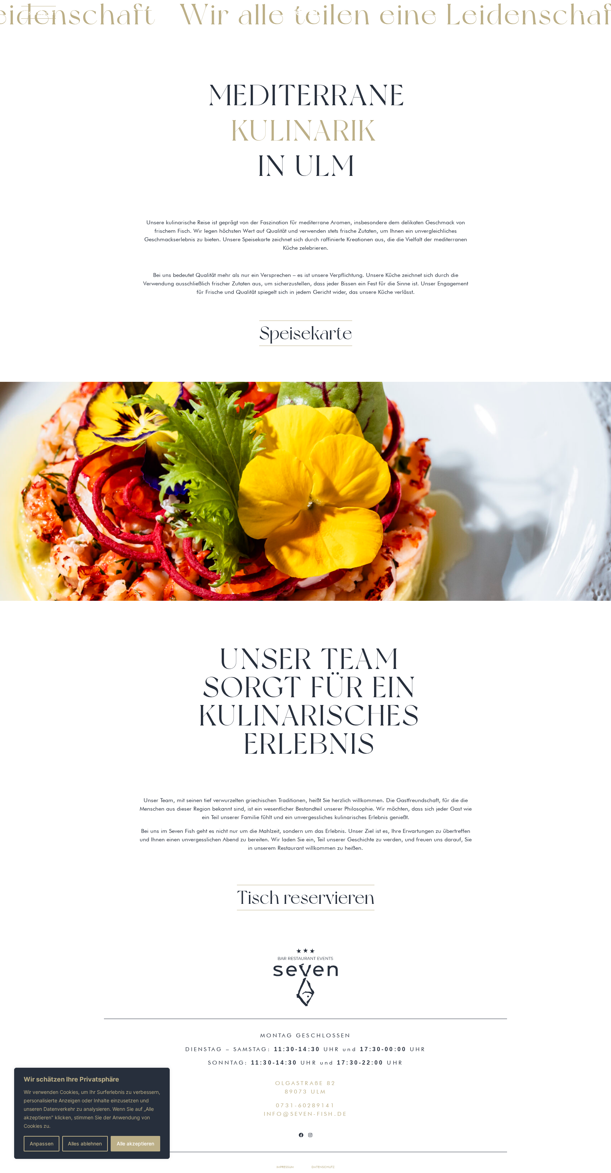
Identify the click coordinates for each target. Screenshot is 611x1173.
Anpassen (41, 1144)
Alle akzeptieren (135, 1144)
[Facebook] (301, 1134)
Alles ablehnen (85, 1144)
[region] (92, 1113)
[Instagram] (310, 1134)
